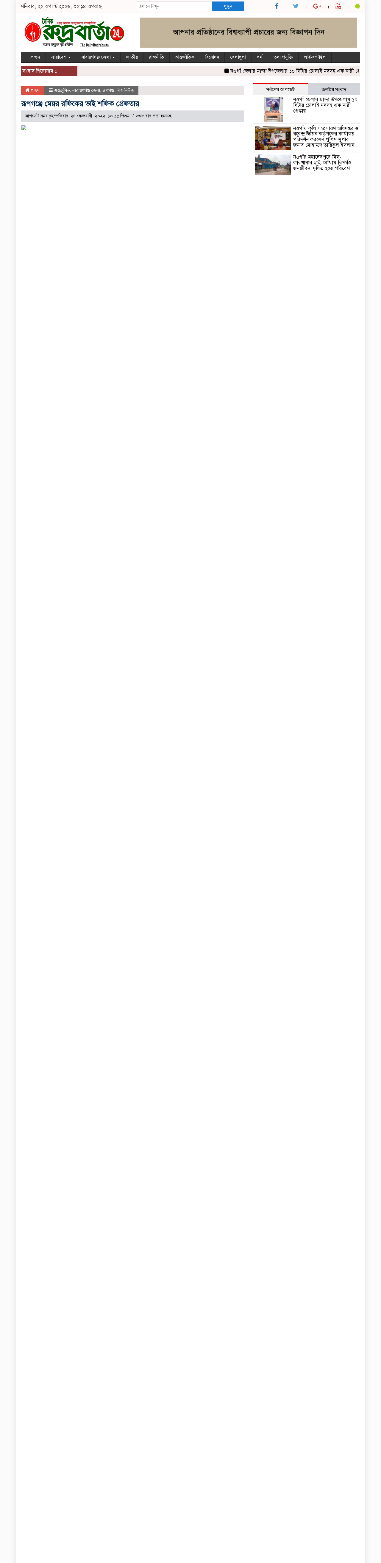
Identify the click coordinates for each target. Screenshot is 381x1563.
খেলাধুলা (238, 57)
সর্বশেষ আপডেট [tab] (280, 90)
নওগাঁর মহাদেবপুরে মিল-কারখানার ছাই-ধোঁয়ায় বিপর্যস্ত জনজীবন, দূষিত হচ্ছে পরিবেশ (322, 162)
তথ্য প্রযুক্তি (283, 57)
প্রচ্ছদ (35, 57)
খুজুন (228, 6)
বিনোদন (212, 57)
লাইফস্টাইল (315, 57)
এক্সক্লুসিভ (62, 90)
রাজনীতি (156, 57)
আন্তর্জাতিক (184, 57)
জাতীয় (132, 57)
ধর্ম (260, 57)
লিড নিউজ (125, 90)
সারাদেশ (59, 57)
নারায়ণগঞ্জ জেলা (97, 57)
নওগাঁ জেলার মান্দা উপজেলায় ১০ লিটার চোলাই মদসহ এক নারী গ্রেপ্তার (289, 71)
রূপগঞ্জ (108, 90)
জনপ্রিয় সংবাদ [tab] (334, 90)
